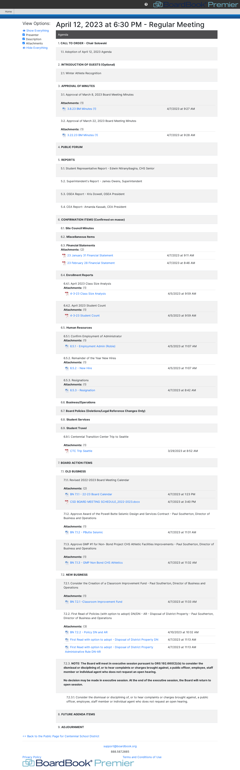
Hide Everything (36, 47)
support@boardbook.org (120, 746)
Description (33, 39)
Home (8, 11)
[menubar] (120, 4)
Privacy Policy (31, 757)
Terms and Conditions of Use (142, 757)
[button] (146, 4)
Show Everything (37, 30)
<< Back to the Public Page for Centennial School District (60, 736)
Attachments (34, 43)
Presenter (32, 35)
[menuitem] (146, 4)
